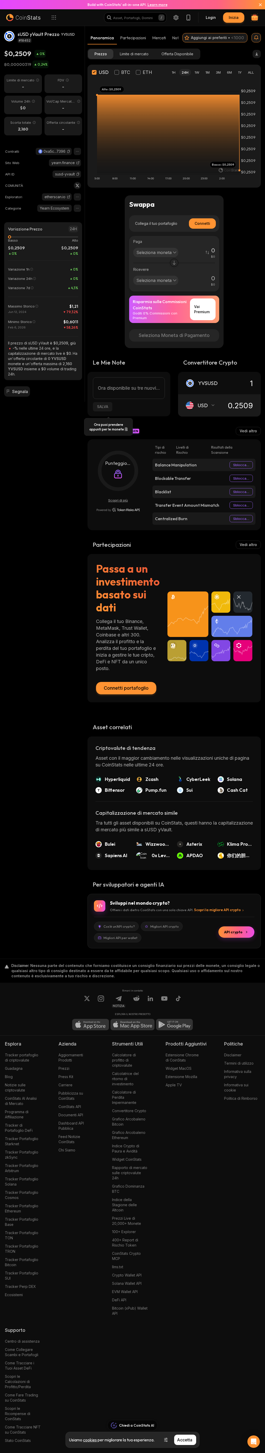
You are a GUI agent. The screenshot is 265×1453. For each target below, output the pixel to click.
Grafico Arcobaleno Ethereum (128, 1135)
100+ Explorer (124, 1231)
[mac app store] (132, 1024)
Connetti (202, 223)
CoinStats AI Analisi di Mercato (21, 1101)
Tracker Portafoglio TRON (21, 1249)
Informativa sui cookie (236, 1087)
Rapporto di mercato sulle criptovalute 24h (129, 1172)
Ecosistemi (14, 1295)
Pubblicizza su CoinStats (70, 1096)
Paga (137, 241)
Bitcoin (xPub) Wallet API (130, 1311)
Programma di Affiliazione (16, 1114)
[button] (69, 151)
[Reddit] (136, 1001)
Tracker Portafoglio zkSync (21, 1154)
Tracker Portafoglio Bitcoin (21, 1262)
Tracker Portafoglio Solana (21, 1181)
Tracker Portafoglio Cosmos (21, 1195)
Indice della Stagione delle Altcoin (124, 1204)
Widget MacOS (179, 1068)
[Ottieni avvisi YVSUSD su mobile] (256, 37)
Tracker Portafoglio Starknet (21, 1141)
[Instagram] (101, 1001)
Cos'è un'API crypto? (119, 926)
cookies (90, 1439)
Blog (9, 1076)
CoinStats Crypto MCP (126, 1256)
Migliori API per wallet (120, 938)
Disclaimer (232, 1055)
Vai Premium (202, 309)
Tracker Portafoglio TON (21, 1235)
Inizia (234, 17)
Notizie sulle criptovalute (15, 1087)
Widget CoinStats (127, 1159)
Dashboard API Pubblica (71, 1126)
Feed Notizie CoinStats (69, 1139)
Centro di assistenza (22, 1341)
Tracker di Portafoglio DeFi (19, 1128)
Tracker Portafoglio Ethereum (21, 1208)
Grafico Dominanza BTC (128, 1189)
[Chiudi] (257, 5)
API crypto (233, 932)
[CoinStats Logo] (23, 17)
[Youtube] (164, 1001)
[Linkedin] (150, 1001)
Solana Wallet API (127, 1283)
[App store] (90, 1024)
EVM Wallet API (125, 1291)
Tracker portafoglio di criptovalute (21, 1057)
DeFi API (119, 1300)
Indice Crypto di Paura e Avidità (125, 1148)
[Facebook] (178, 1001)
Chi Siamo (66, 1150)
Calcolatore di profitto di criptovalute (124, 1060)
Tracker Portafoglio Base (21, 1222)
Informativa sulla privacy (237, 1074)
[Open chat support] (253, 1441)
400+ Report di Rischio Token (125, 1242)
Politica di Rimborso (240, 1098)
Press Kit (65, 1076)
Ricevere (141, 269)
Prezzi (63, 1068)
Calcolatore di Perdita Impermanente (124, 1097)
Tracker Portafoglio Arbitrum (21, 1168)
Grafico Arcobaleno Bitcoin (128, 1121)
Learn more (157, 4)
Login (211, 17)
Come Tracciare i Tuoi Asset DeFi (19, 1365)
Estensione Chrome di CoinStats (182, 1057)
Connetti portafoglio (126, 688)
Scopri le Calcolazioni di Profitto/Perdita (18, 1381)
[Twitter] (77, 185)
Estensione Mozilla (181, 1076)
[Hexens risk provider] (118, 510)
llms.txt (117, 1267)
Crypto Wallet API (127, 1275)
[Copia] (69, 151)
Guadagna (14, 1068)
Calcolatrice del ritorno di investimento (125, 1078)
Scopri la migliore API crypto (217, 910)
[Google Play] (174, 1024)
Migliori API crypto (164, 926)
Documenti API (70, 1115)
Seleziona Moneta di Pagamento (174, 335)
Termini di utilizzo (239, 1063)
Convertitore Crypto (129, 1111)
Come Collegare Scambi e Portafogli (21, 1352)
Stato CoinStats (18, 1440)
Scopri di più (118, 500)
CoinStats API (69, 1106)
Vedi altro (248, 431)
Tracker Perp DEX (20, 1286)
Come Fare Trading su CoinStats (21, 1397)
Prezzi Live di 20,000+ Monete (126, 1221)
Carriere (65, 1085)
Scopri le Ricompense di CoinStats (17, 1413)
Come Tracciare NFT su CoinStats (23, 1429)
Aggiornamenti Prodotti (70, 1057)
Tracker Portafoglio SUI (21, 1275)
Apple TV (174, 1085)
